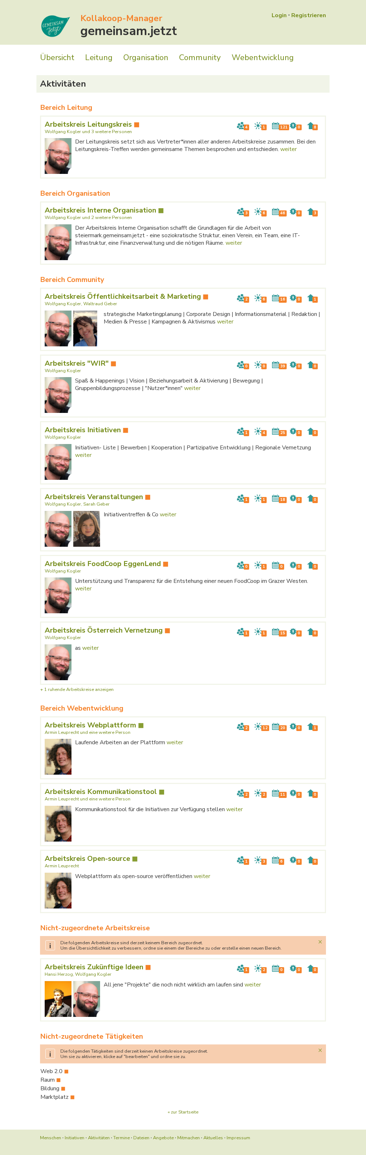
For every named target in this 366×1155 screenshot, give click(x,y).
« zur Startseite (183, 1112)
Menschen (50, 1138)
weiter (288, 149)
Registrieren (308, 15)
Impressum (238, 1138)
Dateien (141, 1138)
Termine (121, 1138)
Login (279, 15)
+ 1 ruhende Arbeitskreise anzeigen (77, 689)
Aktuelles (213, 1138)
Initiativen (74, 1138)
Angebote (163, 1138)
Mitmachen (188, 1138)
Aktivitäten (99, 1138)
